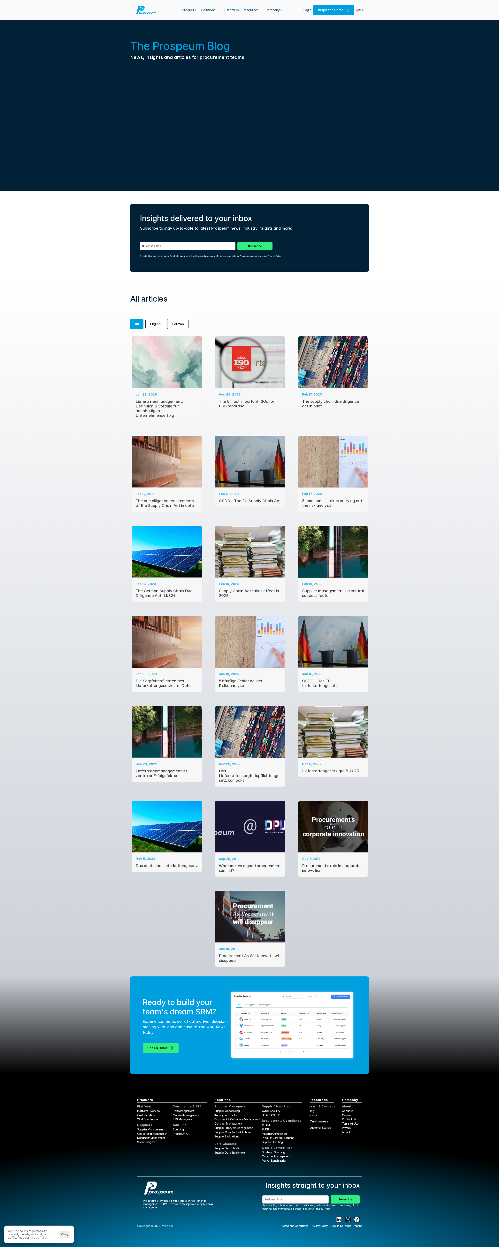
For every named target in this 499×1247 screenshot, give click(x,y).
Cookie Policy (38, 1237)
